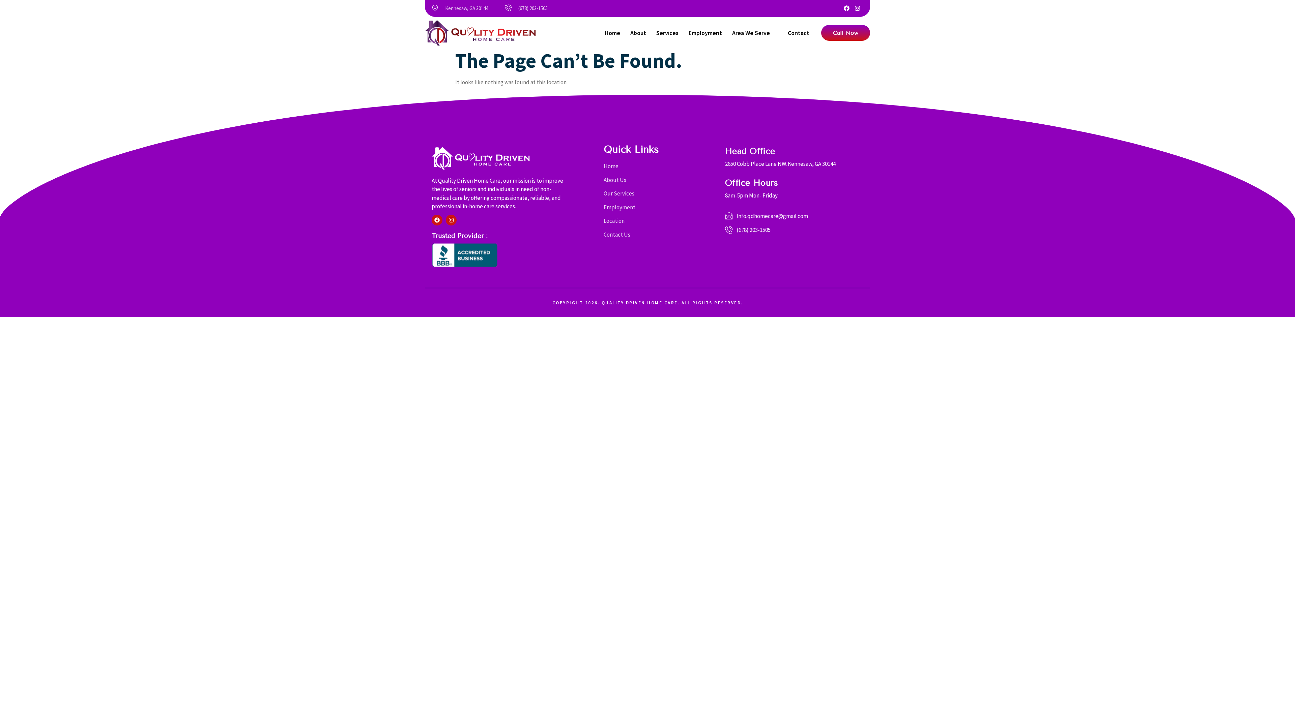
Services (667, 33)
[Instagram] (857, 8)
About (638, 33)
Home (612, 33)
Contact (798, 33)
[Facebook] (847, 8)
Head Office (750, 151)
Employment (705, 33)
